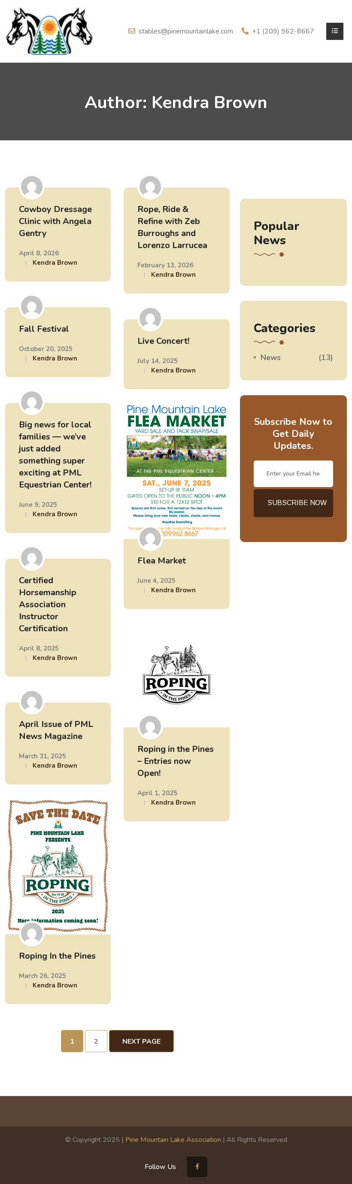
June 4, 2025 (156, 580)
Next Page (141, 1041)
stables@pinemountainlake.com (186, 31)
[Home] (49, 31)
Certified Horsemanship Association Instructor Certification (47, 604)
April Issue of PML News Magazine (56, 730)
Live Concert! (163, 341)
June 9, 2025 (38, 504)
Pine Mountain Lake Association (173, 1140)
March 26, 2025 (42, 976)
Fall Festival (44, 329)
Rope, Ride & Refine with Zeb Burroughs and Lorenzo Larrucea (172, 227)
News (271, 357)
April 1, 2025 (157, 793)
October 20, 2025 (46, 349)
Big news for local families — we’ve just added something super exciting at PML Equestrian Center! (55, 455)
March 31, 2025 (42, 756)
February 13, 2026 (165, 265)
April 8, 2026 (39, 253)
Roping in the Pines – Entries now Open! (175, 761)
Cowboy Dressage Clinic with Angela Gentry (55, 221)
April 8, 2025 (39, 648)
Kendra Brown (55, 262)
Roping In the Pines (57, 956)
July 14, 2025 (157, 361)
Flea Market (161, 560)
